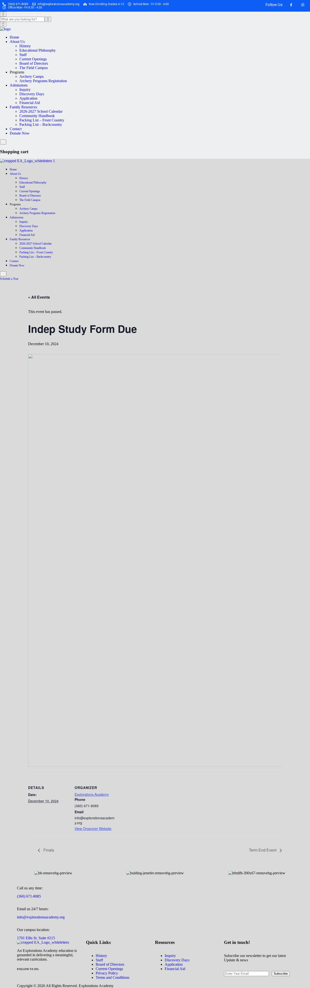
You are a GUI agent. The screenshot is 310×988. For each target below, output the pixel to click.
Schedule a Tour (9, 278)
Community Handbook (37, 116)
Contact (16, 129)
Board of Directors (33, 63)
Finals (48, 850)
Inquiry (25, 90)
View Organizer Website (93, 828)
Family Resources (23, 107)
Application (28, 98)
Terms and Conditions (112, 977)
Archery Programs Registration (43, 81)
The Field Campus (33, 68)
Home (14, 37)
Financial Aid (29, 103)
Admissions (19, 85)
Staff (23, 55)
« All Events (39, 297)
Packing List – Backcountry (40, 124)
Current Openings (33, 59)
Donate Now (20, 133)
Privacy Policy (107, 973)
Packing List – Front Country (41, 120)
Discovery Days (31, 94)
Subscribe (281, 973)
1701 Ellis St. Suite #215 (36, 938)
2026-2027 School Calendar (40, 111)
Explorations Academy (92, 794)
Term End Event (263, 850)
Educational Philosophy (37, 50)
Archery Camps (31, 76)
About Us (17, 42)
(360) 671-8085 (29, 896)
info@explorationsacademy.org (41, 917)
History (25, 46)
